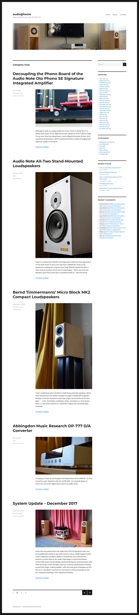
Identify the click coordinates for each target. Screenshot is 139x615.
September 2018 (104, 94)
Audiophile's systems (105, 142)
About (115, 15)
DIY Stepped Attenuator (106, 184)
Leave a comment (18, 96)
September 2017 (104, 110)
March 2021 (102, 85)
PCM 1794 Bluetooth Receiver (108, 172)
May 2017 (102, 118)
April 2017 (102, 120)
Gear (21, 93)
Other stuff (102, 150)
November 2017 (104, 106)
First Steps (16, 93)
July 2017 (102, 114)
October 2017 (103, 108)
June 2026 (102, 79)
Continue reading (42, 147)
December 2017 (104, 104)
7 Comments (17, 309)
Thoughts (19, 513)
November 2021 (104, 83)
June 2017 (102, 116)
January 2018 (103, 102)
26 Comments (17, 178)
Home (107, 15)
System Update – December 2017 (45, 503)
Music (101, 148)
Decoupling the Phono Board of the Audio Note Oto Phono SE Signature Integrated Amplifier (48, 78)
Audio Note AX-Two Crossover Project (110, 188)
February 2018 (103, 100)
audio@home (22, 14)
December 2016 (104, 128)
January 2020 (103, 91)
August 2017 (103, 112)
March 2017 (102, 122)
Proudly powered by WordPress (32, 607)
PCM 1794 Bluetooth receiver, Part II (110, 168)
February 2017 (103, 124)
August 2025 (103, 81)
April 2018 (102, 96)
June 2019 (102, 92)
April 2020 (102, 89)
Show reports (103, 152)
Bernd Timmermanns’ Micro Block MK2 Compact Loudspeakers (51, 294)
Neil (100, 222)
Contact (123, 15)
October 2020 (103, 87)
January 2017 (103, 126)
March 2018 (102, 98)
